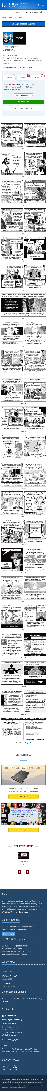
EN (43, 12)
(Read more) (23, 912)
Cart (29, 12)
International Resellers (18, 1087)
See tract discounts (13, 90)
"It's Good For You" (9, 976)
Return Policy (10, 1023)
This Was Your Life (23, 861)
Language (7, 47)
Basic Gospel (18, 18)
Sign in (21, 12)
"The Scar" (6, 984)
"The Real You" (8, 969)
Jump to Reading (9, 55)
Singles (9, 77)
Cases (37, 77)
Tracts (10, 18)
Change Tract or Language (23, 24)
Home (4, 18)
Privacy (5, 1087)
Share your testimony (13, 1020)
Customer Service (12, 1016)
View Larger (26, 743)
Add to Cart (24, 102)
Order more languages (23, 108)
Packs (23, 78)
